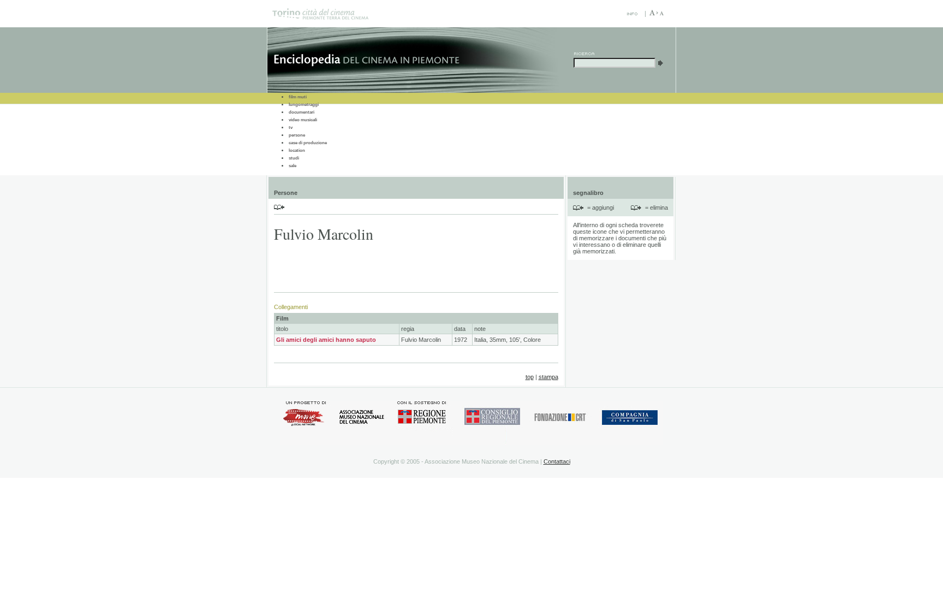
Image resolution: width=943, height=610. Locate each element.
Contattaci (557, 461)
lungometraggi (304, 104)
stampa (548, 377)
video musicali (303, 119)
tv (291, 127)
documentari (301, 112)
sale (292, 165)
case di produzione (308, 142)
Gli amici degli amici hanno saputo (326, 339)
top (530, 377)
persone (297, 135)
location (297, 150)
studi (294, 158)
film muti (298, 96)
